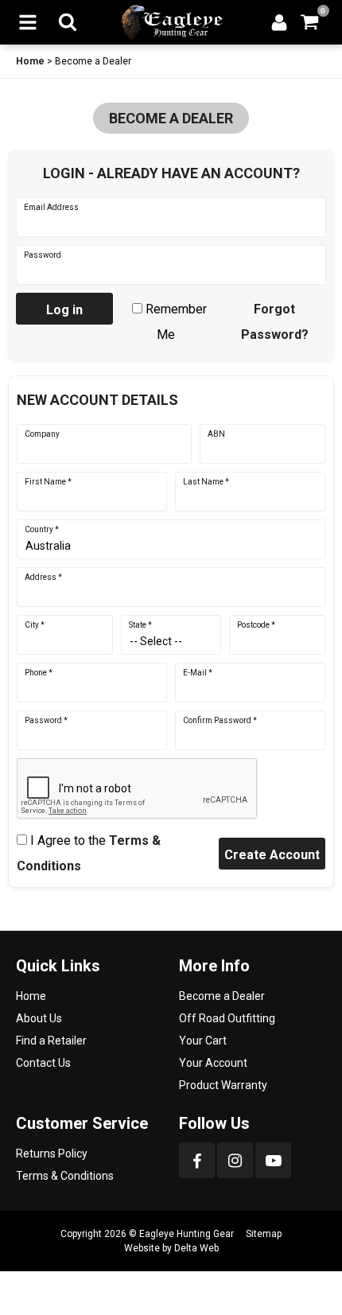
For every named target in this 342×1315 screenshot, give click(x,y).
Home (30, 61)
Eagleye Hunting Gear (186, 1233)
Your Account (213, 1062)
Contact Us (43, 1062)
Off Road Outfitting (227, 1018)
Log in (64, 309)
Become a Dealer (222, 996)
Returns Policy (51, 1153)
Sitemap (264, 1233)
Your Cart (203, 1040)
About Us (39, 1018)
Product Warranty (223, 1085)
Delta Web (196, 1248)
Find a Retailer (51, 1040)
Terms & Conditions (65, 1175)
